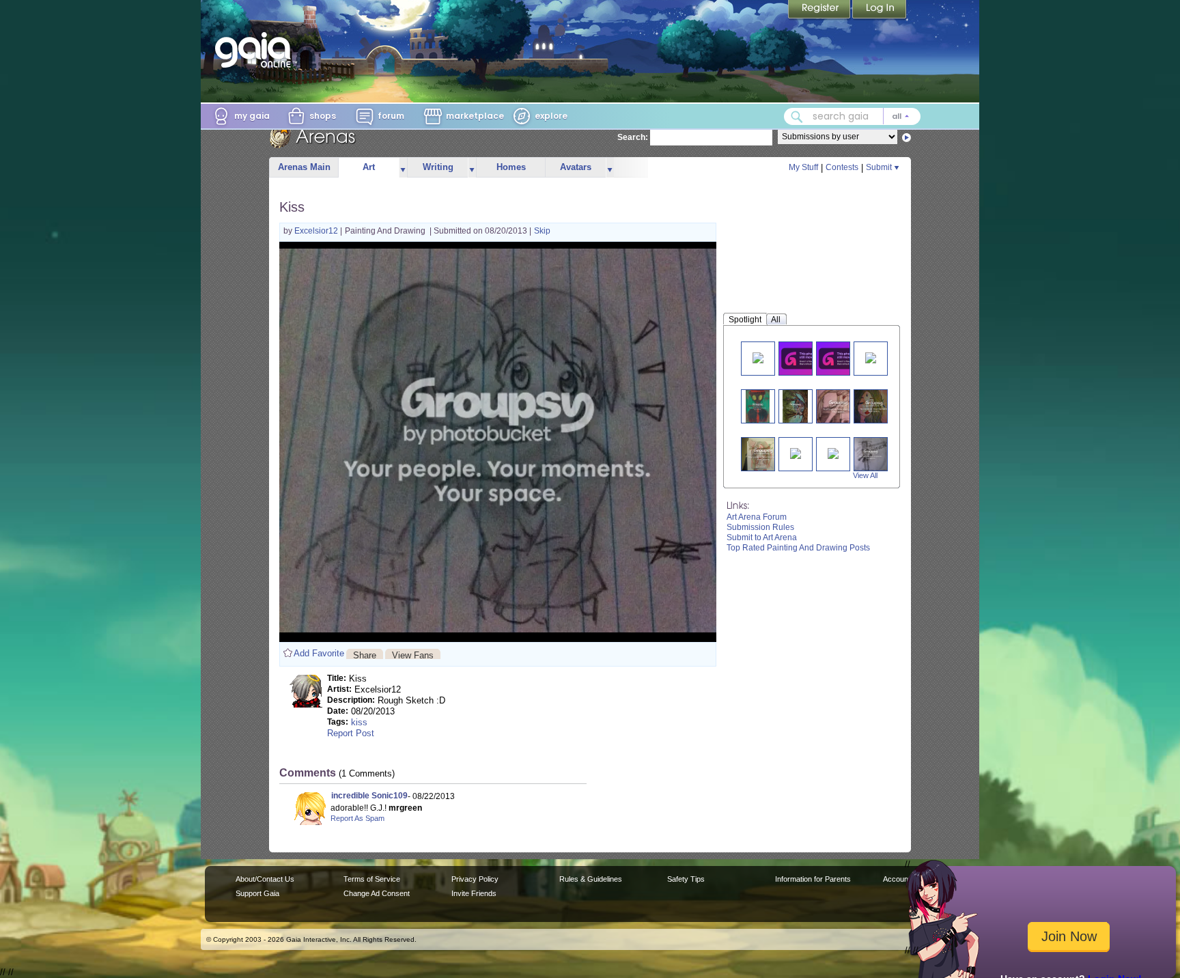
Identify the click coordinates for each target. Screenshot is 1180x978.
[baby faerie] (833, 452)
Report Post (350, 733)
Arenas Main (304, 167)
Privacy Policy (474, 879)
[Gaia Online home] (256, 50)
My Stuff (803, 167)
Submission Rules (760, 527)
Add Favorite (319, 653)
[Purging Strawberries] (838, 406)
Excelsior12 (317, 231)
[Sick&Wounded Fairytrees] (796, 406)
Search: (632, 137)
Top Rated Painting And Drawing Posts (798, 548)
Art (369, 167)
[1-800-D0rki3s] (841, 358)
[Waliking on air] (758, 357)
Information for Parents (813, 879)
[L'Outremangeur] (874, 406)
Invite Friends (473, 893)
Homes (511, 167)
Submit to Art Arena (762, 537)
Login (879, 10)
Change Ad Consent (376, 893)
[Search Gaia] (797, 117)
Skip (542, 231)
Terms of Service (371, 879)
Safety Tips (686, 879)
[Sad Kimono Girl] (803, 358)
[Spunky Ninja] (870, 357)
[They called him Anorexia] (758, 406)
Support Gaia (257, 893)
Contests (842, 167)
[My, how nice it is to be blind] (763, 454)
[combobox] (852, 116)
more (403, 168)
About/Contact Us (265, 879)
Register (820, 10)
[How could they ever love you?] (871, 454)
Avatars (575, 167)
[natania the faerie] (795, 452)
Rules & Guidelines (590, 879)
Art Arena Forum (757, 517)
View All (865, 475)
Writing (438, 167)
